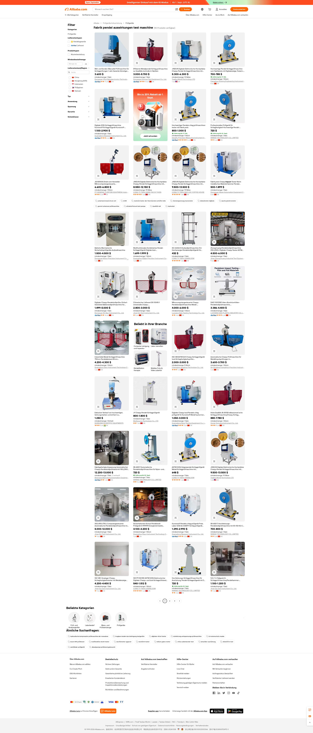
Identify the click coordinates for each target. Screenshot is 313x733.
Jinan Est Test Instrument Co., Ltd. (146, 313)
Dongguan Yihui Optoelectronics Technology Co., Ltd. (112, 79)
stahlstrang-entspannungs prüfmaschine (187, 636)
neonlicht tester (144, 642)
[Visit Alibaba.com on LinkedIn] (218, 692)
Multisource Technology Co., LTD (145, 421)
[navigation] (78, 312)
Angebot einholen (148, 669)
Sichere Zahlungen (112, 664)
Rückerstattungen (184, 678)
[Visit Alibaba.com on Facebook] (213, 692)
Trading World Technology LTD (183, 79)
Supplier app (153, 711)
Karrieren (73, 678)
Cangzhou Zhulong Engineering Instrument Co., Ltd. (228, 81)
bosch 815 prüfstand (77, 642)
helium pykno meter (163, 642)
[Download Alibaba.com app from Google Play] (235, 711)
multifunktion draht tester (100, 642)
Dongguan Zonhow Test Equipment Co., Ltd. (150, 79)
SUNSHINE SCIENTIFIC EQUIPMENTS (109, 423)
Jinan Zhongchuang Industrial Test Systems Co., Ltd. (228, 258)
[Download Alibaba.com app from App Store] (217, 711)
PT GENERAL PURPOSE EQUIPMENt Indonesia (112, 192)
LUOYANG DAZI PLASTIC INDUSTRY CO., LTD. (228, 313)
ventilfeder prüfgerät (77, 647)
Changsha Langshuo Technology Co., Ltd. (187, 367)
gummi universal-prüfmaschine (108, 206)
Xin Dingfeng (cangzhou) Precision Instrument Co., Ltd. (228, 367)
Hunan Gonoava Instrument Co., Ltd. (224, 423)
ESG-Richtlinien (76, 673)
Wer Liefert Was (192, 722)
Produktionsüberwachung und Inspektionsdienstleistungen (117, 684)
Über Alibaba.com (77, 659)
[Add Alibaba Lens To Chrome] (108, 711)
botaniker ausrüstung (208, 642)
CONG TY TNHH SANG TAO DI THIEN (147, 192)
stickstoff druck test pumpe (135, 206)
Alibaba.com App (200, 711)
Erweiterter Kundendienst (115, 678)
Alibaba (96, 23)
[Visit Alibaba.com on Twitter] (223, 692)
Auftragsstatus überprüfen (222, 673)
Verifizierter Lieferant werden (223, 678)
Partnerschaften (218, 683)
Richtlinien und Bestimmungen (117, 690)
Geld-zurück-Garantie (113, 669)
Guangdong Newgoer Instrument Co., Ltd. (110, 136)
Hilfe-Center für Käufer (185, 664)
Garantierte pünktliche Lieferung (117, 673)
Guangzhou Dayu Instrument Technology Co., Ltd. (112, 367)
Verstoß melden (183, 687)
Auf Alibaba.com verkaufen (222, 664)
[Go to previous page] (160, 601)
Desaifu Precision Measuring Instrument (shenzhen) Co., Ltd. (189, 138)
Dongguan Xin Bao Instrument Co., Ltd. (109, 313)
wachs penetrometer (228, 201)
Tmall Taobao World (142, 722)
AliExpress (119, 722)
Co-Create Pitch (76, 669)
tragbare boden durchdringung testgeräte (129, 636)
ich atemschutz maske (216, 636)
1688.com (129, 722)
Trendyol (180, 722)
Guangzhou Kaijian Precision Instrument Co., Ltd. (150, 258)
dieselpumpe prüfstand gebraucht (103, 647)
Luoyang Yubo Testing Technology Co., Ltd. (188, 313)
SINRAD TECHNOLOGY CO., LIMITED (225, 138)
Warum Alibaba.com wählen (80, 664)
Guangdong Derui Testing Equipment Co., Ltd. (189, 423)
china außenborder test (185, 642)
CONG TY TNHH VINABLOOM (183, 258)
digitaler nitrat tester (158, 636)
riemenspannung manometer (183, 201)
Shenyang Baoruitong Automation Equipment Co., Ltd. (112, 478)
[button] (176, 9)
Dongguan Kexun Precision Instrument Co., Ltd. (112, 258)
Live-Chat (180, 669)
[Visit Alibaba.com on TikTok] (238, 692)
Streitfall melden (183, 673)
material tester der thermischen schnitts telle (150, 201)
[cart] (210, 10)
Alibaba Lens (75, 711)
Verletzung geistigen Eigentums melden (192, 683)
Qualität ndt (156, 206)
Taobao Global (164, 722)
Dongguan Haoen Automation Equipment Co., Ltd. (228, 192)
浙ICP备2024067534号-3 (219, 729)
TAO (173, 722)
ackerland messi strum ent (107, 201)
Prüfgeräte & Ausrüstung (112, 23)
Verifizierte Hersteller (149, 664)
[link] (310, 710)
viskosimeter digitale (207, 201)
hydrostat (171, 206)
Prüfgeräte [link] (130, 23)
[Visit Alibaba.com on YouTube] (233, 692)
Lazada (154, 722)
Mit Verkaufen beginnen (221, 669)
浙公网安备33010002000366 (196, 729)
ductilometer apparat (123, 642)
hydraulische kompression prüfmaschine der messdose (89, 636)
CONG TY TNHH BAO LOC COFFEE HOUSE (188, 192)
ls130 (125, 201)
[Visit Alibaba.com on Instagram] (228, 692)
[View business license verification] (178, 729)
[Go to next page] (179, 601)
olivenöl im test (228, 642)
